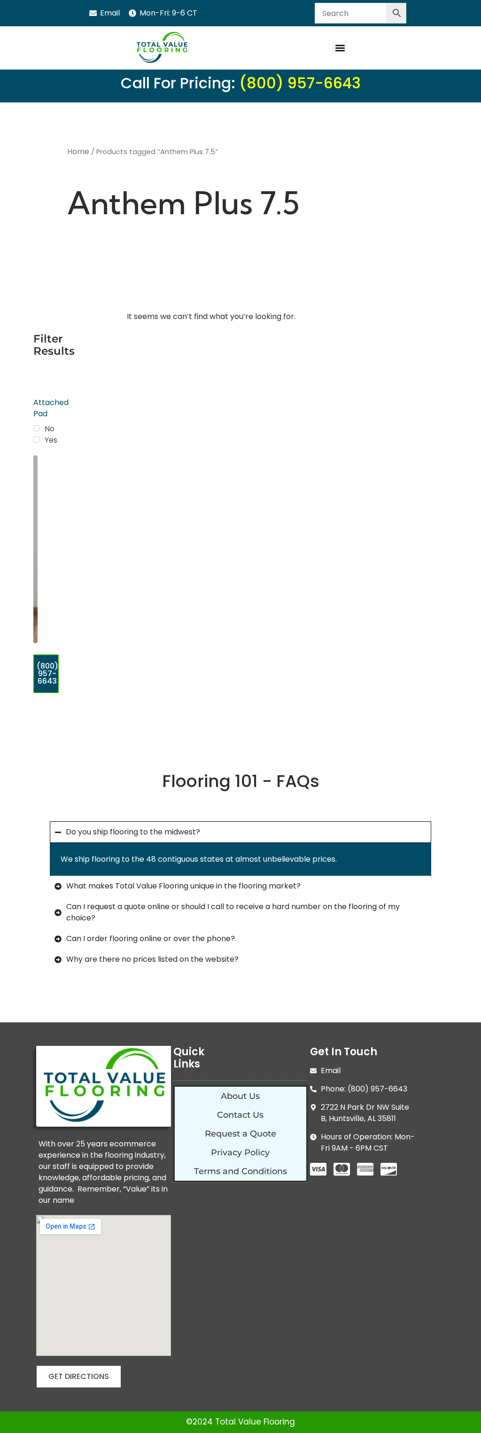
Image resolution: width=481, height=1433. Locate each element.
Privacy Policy (240, 1152)
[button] (340, 48)
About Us (240, 1096)
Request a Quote (240, 1134)
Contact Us (240, 1115)
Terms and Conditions (240, 1171)
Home (78, 151)
